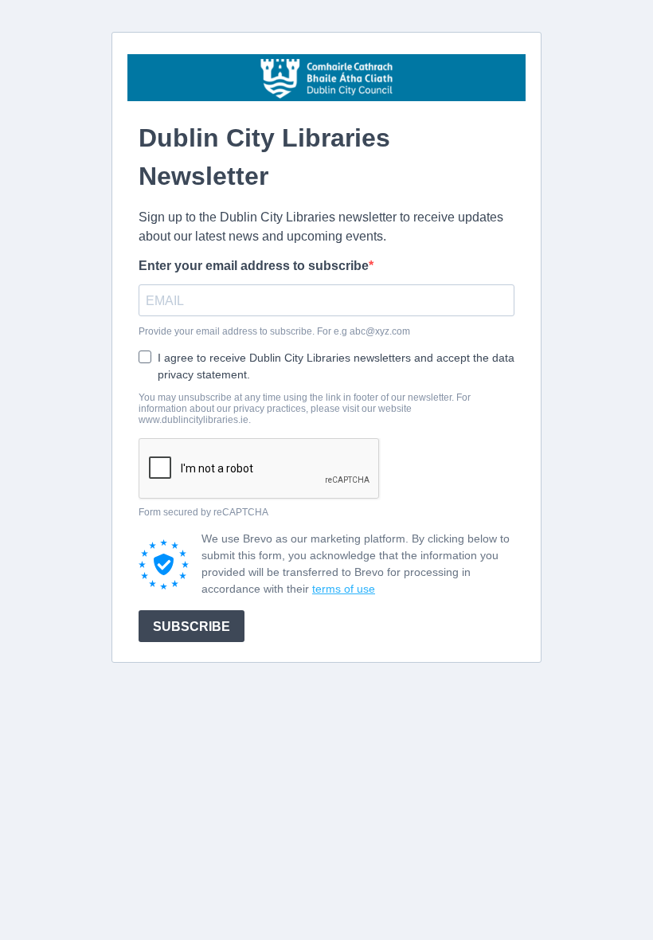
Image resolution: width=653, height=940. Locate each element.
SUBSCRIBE (191, 626)
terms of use (343, 588)
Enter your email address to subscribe (254, 265)
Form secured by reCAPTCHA (203, 512)
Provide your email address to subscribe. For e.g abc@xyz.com (274, 331)
